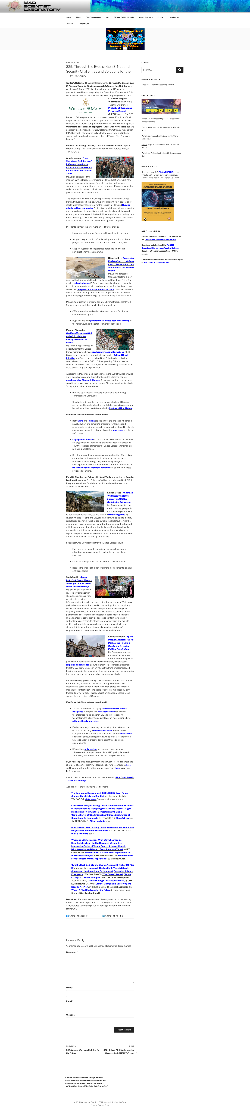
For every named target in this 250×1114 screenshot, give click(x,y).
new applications (106, 711)
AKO (76, 1102)
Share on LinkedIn (114, 916)
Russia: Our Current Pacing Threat (88, 827)
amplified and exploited (77, 665)
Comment (72, 952)
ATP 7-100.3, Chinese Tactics (156, 262)
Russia (91, 421)
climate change (82, 283)
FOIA (101, 1102)
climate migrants (116, 514)
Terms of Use (103, 1105)
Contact (161, 17)
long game (118, 430)
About (78, 17)
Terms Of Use (83, 24)
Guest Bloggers (146, 17)
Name (69, 987)
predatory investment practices (108, 352)
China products (97, 821)
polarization (91, 749)
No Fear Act (93, 1102)
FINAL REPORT (166, 172)
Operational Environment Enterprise (160, 239)
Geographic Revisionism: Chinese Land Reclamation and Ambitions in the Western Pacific (121, 264)
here (128, 765)
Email (69, 1001)
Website (70, 1015)
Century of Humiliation (120, 408)
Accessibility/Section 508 (115, 1102)
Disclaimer (174, 17)
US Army (83, 1102)
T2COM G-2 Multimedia (124, 17)
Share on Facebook (78, 916)
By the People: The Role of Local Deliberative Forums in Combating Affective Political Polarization (120, 642)
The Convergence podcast (97, 17)
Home (68, 17)
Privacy (69, 24)
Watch (144, 119)
